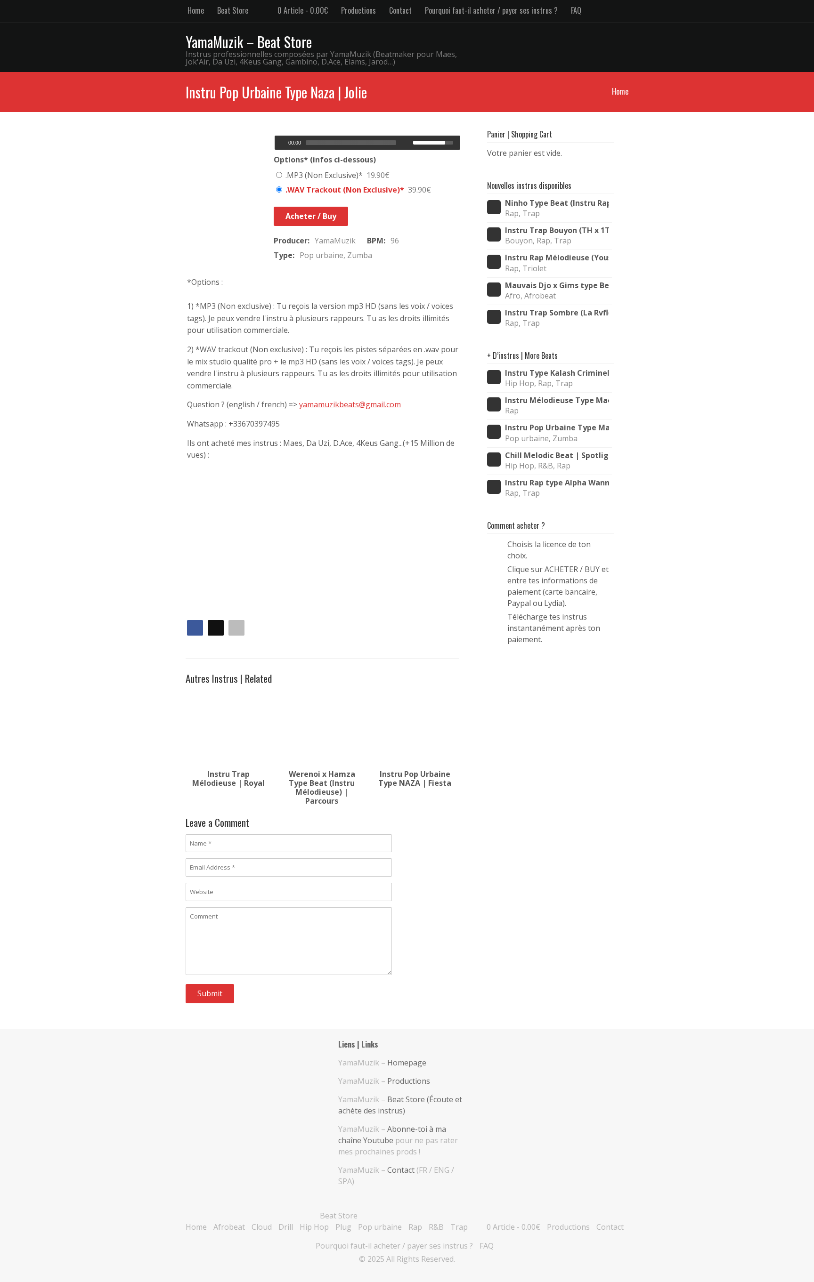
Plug (343, 1227)
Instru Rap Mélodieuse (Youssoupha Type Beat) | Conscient (557, 257)
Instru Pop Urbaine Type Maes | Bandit (557, 427)
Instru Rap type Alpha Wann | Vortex (557, 482)
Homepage (406, 1062)
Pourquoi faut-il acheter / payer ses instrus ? (491, 10)
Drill (285, 1227)
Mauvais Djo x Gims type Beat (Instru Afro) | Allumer (557, 285)
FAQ (576, 10)
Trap (459, 1227)
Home (195, 10)
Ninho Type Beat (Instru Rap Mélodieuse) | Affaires (557, 203)
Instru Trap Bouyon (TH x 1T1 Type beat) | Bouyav (557, 230)
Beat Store (232, 10)
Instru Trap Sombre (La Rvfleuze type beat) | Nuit (557, 312)
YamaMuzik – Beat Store (249, 41)
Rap (415, 1227)
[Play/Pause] (281, 142)
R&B (436, 1227)
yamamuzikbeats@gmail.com (350, 404)
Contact (400, 10)
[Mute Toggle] (407, 142)
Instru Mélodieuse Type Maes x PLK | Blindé (557, 400)
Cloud (262, 1227)
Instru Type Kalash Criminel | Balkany (557, 373)
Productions (358, 10)
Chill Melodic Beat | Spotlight (557, 455)
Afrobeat (229, 1227)
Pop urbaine (380, 1227)
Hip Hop (314, 1227)
